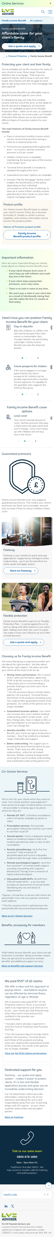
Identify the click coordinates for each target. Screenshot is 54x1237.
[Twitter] (13, 1206)
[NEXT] (38, 358)
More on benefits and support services (22, 965)
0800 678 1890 (27, 1157)
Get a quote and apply (22, 46)
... (4, 56)
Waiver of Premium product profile (22, 226)
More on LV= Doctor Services (17, 915)
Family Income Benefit (14, 20)
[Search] (42, 12)
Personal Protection (17, 56)
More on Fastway (14, 1117)
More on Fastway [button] (21, 570)
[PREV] (16, 358)
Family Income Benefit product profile (27, 235)
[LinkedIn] (6, 1206)
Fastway (9, 550)
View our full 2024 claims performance (26, 1053)
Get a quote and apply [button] (23, 642)
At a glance (36, 20)
